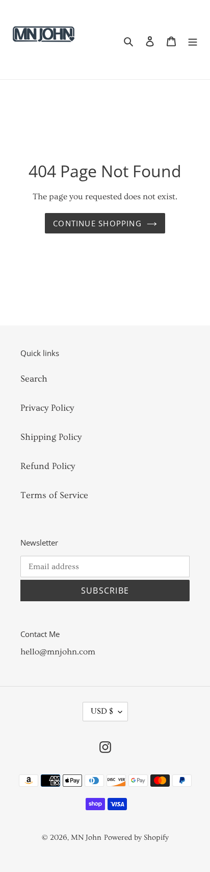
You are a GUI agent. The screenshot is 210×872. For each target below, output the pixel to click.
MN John (86, 837)
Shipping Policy (51, 437)
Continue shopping (97, 223)
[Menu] (192, 40)
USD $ (102, 711)
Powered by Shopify (136, 837)
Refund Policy (47, 466)
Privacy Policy (47, 408)
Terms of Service (54, 495)
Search (33, 378)
